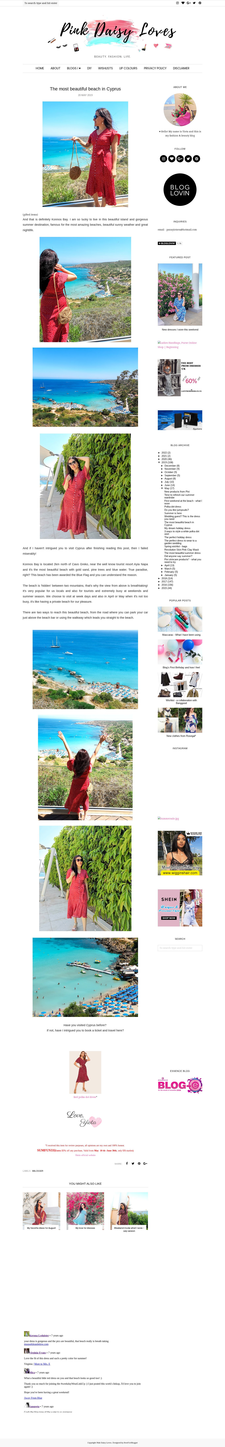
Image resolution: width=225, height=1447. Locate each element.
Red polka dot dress (85, 1097)
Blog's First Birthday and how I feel (181, 667)
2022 (164, 452)
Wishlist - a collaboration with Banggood (181, 701)
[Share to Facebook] (126, 1163)
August (168, 478)
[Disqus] (85, 1285)
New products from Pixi (177, 491)
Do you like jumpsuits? (176, 510)
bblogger (37, 1171)
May (167, 488)
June (167, 485)
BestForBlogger (131, 1443)
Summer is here (173, 513)
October (169, 472)
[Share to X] (133, 1163)
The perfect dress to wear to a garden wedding (180, 542)
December (170, 465)
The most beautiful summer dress (182, 553)
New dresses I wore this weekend (180, 329)
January (169, 575)
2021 (164, 456)
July (167, 482)
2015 (164, 588)
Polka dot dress (172, 506)
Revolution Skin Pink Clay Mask (181, 549)
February (169, 571)
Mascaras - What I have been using (181, 634)
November (170, 469)
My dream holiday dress (177, 528)
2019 (164, 462)
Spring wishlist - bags (175, 546)
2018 (164, 578)
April (167, 565)
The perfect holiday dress (178, 537)
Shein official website (85, 1155)
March (168, 568)
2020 (164, 459)
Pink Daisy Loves (104, 1443)
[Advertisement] (180, 1010)
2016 (164, 585)
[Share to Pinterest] (139, 1163)
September (170, 475)
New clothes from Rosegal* (181, 735)
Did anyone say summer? (178, 556)
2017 (164, 581)
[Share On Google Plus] (145, 1163)
